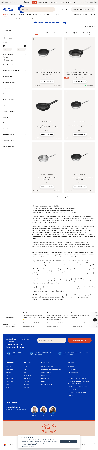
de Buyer (26, 384)
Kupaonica (9, 378)
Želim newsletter (79, 340)
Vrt (7, 375)
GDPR (43, 381)
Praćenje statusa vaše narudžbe (78, 386)
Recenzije (71, 366)
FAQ (69, 375)
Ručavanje (9, 369)
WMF (25, 366)
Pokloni (92, 14)
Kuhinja (8, 366)
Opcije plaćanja (46, 372)
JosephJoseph (28, 378)
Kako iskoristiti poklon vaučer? (77, 392)
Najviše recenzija (66, 33)
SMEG (25, 372)
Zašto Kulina (72, 389)
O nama (70, 395)
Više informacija (31, 444)
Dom (7, 384)
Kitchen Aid (27, 375)
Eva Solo (26, 387)
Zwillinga (57, 206)
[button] (63, 34)
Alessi (25, 369)
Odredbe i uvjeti (46, 378)
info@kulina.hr (13, 407)
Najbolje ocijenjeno (76, 33)
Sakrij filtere (8, 30)
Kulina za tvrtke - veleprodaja (77, 378)
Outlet (8, 387)
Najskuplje (57, 33)
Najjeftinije (47, 33)
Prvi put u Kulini (73, 372)
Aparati (8, 372)
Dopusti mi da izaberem (27, 446)
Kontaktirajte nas (46, 384)
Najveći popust (85, 33)
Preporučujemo (36, 33)
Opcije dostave (46, 375)
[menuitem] (5, 14)
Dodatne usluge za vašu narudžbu (51, 369)
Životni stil (9, 381)
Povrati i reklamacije (47, 366)
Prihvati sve (69, 441)
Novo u (85, 14)
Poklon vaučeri (72, 369)
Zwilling (26, 381)
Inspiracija (77, 14)
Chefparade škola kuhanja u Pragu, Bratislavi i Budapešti (78, 382)
